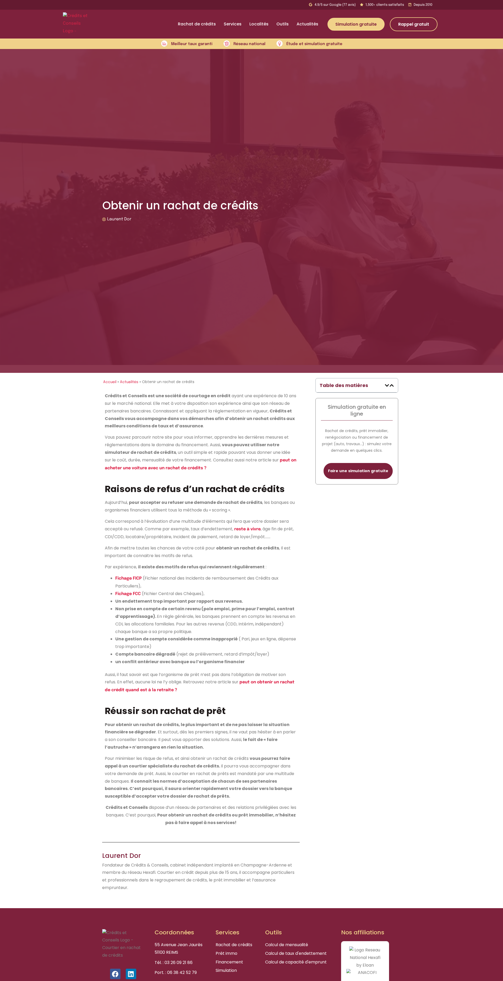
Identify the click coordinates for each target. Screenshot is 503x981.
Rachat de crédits (197, 24)
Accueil (109, 382)
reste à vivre (247, 529)
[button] (387, 385)
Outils (282, 24)
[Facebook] (115, 974)
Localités (259, 24)
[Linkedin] (131, 974)
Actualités (307, 24)
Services (233, 24)
